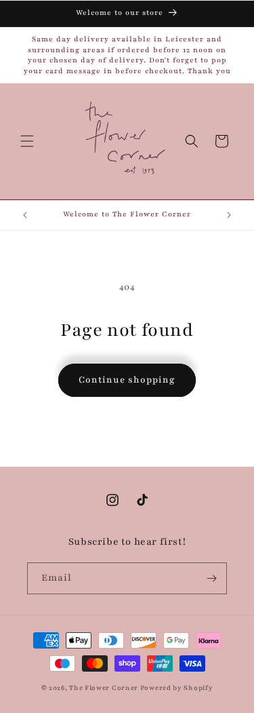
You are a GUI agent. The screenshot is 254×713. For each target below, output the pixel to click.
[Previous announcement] (25, 215)
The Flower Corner (104, 687)
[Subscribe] (211, 578)
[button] (27, 141)
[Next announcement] (229, 215)
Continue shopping (127, 380)
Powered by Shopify (176, 687)
